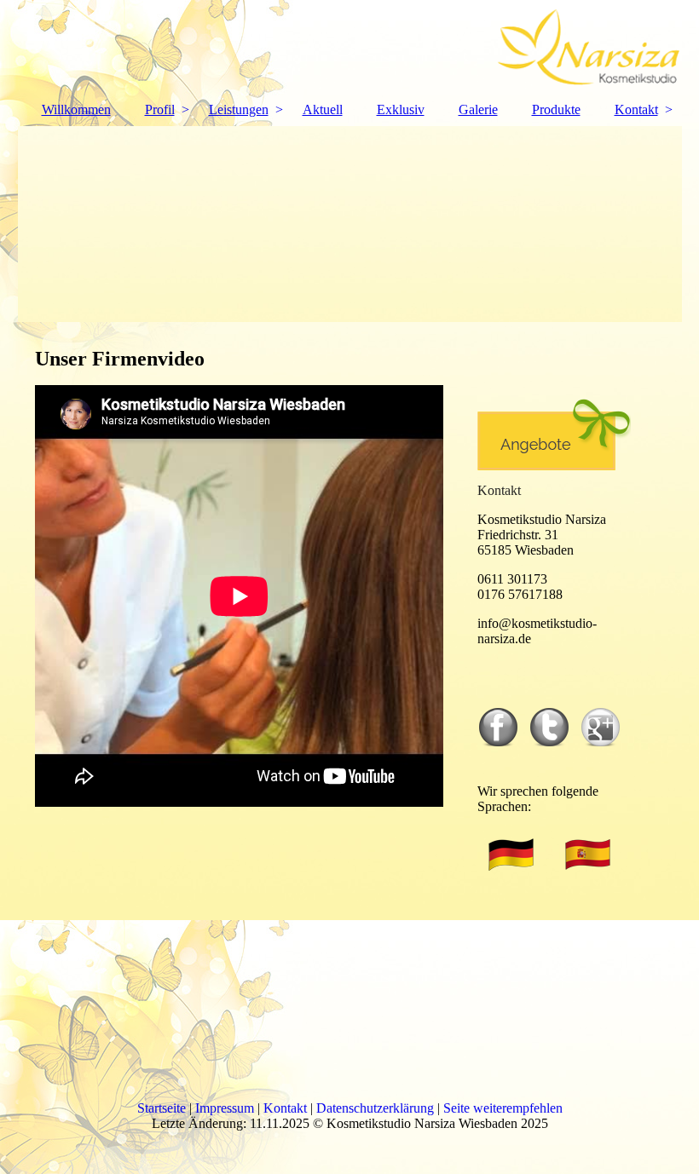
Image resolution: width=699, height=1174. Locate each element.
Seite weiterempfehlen (503, 1108)
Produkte (556, 109)
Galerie (478, 109)
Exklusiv (401, 109)
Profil (160, 109)
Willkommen (76, 109)
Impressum (224, 1108)
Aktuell (323, 109)
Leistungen (239, 109)
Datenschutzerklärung (375, 1108)
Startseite (161, 1108)
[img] (350, 47)
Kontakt (636, 109)
